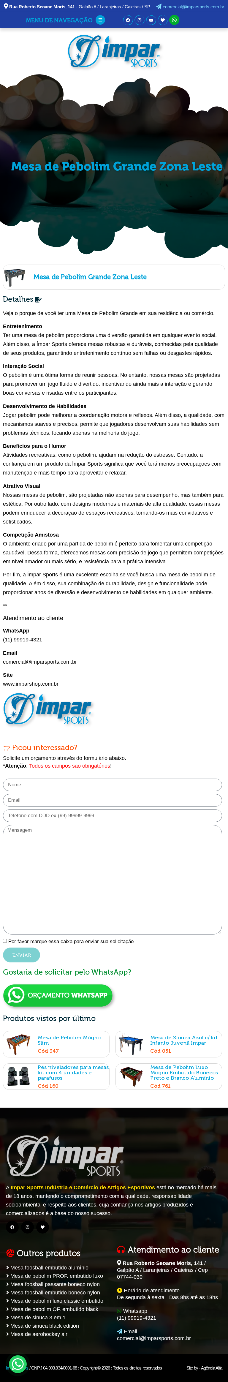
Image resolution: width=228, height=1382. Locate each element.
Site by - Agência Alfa (204, 1367)
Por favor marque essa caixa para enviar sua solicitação (71, 941)
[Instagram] (27, 1227)
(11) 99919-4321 (22, 640)
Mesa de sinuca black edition (44, 1326)
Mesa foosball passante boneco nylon (54, 1284)
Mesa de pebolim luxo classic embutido (56, 1301)
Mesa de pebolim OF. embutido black (53, 1309)
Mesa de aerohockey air (38, 1334)
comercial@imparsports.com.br (193, 6)
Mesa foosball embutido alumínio (48, 1268)
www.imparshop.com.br (30, 684)
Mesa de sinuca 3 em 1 (37, 1318)
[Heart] (42, 1227)
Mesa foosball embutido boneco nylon (54, 1293)
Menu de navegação (59, 20)
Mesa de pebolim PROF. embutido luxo (56, 1276)
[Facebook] (12, 1227)
